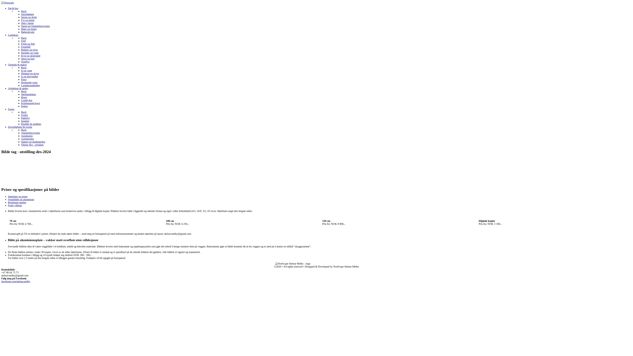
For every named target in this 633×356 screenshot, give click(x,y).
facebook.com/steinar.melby (15, 281)
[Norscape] (7, 2)
